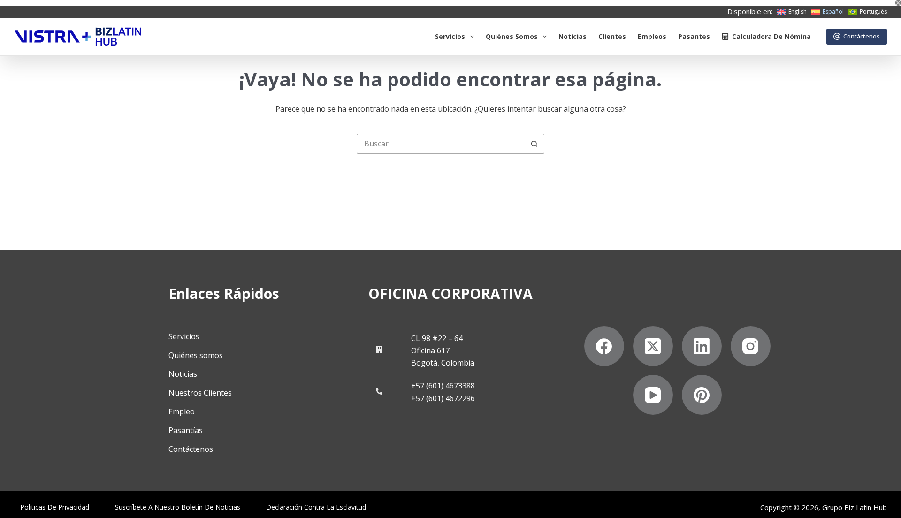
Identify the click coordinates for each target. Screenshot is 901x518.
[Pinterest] (702, 395)
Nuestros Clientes (200, 393)
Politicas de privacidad (54, 507)
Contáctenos (861, 36)
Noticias (572, 36)
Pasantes (694, 36)
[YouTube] (653, 395)
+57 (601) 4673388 (443, 386)
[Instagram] (751, 346)
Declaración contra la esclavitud (316, 507)
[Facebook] (604, 346)
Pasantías (185, 430)
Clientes (612, 36)
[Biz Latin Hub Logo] (78, 36)
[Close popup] (898, 3)
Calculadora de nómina (771, 36)
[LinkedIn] (702, 346)
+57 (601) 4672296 (443, 398)
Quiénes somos (512, 36)
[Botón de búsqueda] (534, 144)
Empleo (181, 411)
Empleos (652, 36)
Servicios (450, 36)
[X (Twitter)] (653, 346)
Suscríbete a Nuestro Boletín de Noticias (177, 507)
